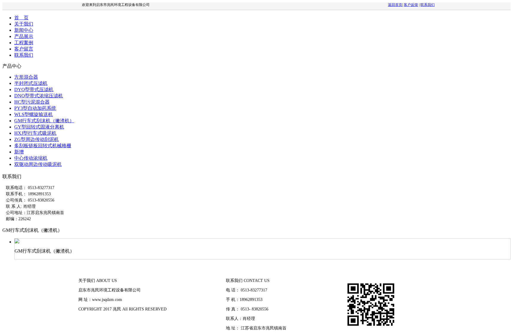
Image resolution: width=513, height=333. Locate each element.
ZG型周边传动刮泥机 (36, 139)
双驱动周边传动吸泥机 (38, 164)
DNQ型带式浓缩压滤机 (38, 95)
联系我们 (427, 5)
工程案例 (23, 42)
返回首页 (395, 5)
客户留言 (23, 48)
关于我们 (23, 23)
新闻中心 (23, 30)
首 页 (21, 17)
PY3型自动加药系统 (35, 108)
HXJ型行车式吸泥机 (35, 133)
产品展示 (23, 36)
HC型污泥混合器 (32, 101)
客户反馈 (411, 5)
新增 (19, 151)
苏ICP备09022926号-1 (98, 318)
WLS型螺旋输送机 (33, 114)
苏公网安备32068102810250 (103, 328)
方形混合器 (26, 77)
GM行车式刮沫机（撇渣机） (44, 120)
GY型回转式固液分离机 (39, 126)
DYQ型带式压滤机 (33, 89)
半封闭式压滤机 (31, 83)
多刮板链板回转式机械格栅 (42, 145)
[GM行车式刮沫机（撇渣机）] (17, 241)
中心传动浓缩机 (31, 158)
